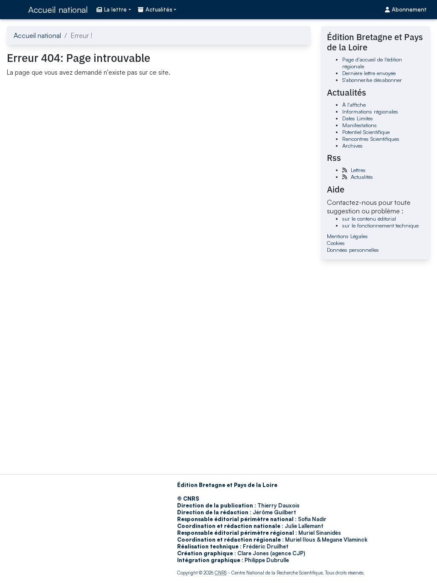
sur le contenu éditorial (369, 218)
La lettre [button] (115, 9)
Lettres (358, 169)
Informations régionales (370, 111)
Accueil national (58, 9)
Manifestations (359, 125)
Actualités (362, 176)
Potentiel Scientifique (366, 131)
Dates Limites (357, 118)
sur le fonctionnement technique (380, 225)
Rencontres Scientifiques (370, 138)
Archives (352, 145)
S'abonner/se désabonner (372, 79)
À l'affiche (354, 104)
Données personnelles (353, 249)
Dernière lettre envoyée (369, 73)
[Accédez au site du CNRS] (15, 9)
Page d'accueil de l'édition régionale (372, 63)
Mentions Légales (347, 236)
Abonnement (409, 9)
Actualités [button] (159, 9)
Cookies (336, 242)
